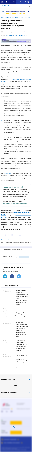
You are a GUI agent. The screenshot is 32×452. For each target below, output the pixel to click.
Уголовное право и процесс (21, 17)
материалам (7, 173)
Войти (24, 257)
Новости (10, 240)
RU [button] (21, 2)
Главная (3, 240)
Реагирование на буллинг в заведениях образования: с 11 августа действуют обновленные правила (22, 361)
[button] (2, 2)
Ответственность (6, 17)
